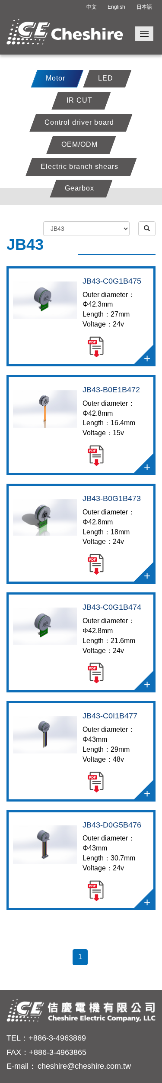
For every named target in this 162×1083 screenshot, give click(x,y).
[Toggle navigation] (144, 33)
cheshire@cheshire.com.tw (84, 1066)
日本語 (144, 7)
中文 (91, 7)
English (116, 7)
